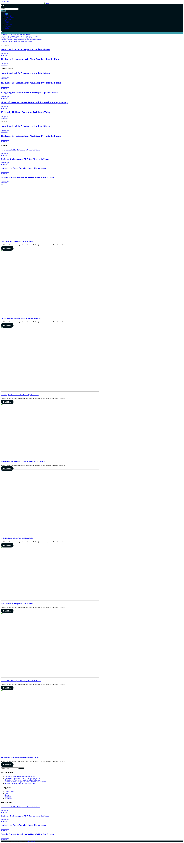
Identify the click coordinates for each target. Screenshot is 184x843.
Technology (8, 16)
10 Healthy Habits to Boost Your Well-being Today (25, 112)
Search (3, 7)
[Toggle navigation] (1, 5)
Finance (7, 22)
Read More (7, 248)
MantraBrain (31, 841)
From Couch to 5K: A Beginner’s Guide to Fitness (25, 49)
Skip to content (5, 1)
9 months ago (5, 53)
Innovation (8, 19)
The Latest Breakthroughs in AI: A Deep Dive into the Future (31, 59)
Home (6, 14)
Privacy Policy (9, 24)
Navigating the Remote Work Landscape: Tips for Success (29, 92)
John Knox (4, 55)
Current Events (9, 17)
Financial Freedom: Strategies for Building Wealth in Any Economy (34, 102)
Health (7, 21)
